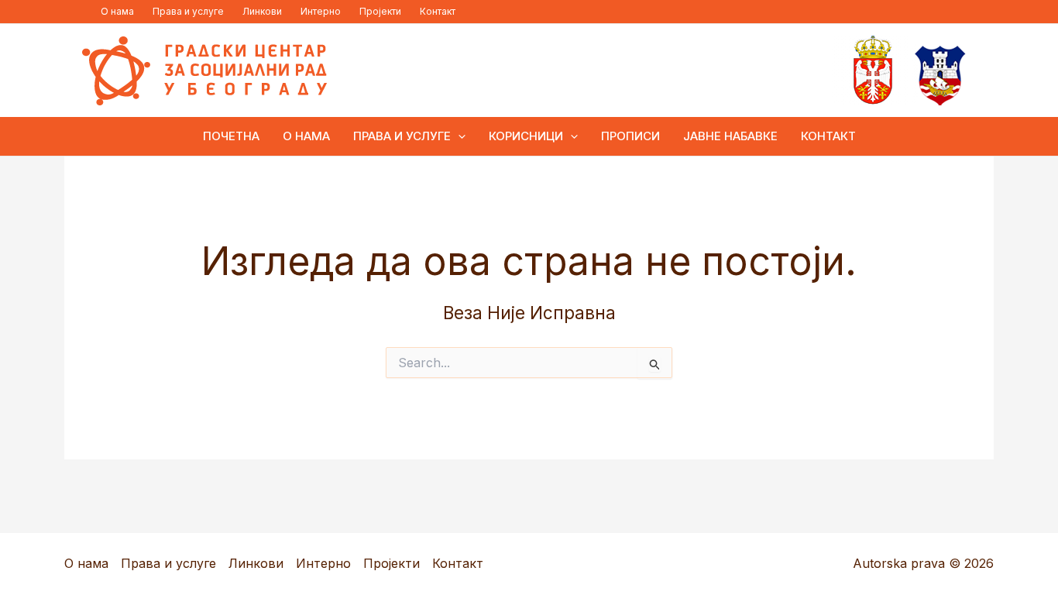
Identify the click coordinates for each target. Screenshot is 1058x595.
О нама (117, 11)
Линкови (262, 11)
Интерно (321, 11)
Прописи (630, 136)
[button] (458, 136)
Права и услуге (188, 11)
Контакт (437, 11)
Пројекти (380, 11)
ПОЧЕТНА (231, 136)
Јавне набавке (730, 136)
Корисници (526, 136)
